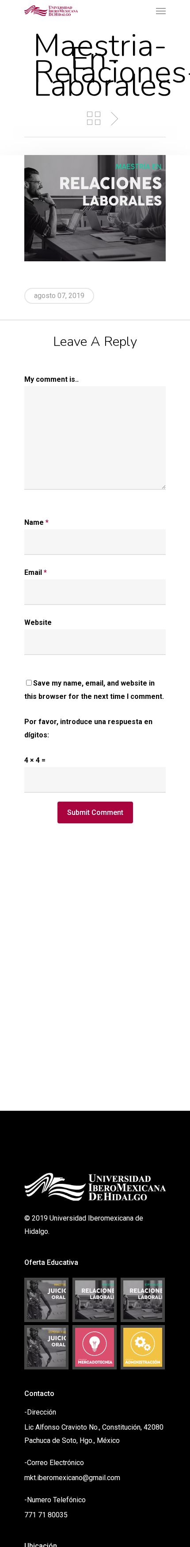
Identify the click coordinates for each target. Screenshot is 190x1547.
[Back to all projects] (93, 118)
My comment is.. (51, 379)
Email (35, 572)
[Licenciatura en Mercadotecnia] (95, 1347)
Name (36, 522)
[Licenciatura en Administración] (143, 1347)
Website (38, 622)
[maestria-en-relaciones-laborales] (95, 1300)
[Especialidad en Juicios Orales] (46, 1347)
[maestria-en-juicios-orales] (46, 1300)
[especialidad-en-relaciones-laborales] (143, 1300)
